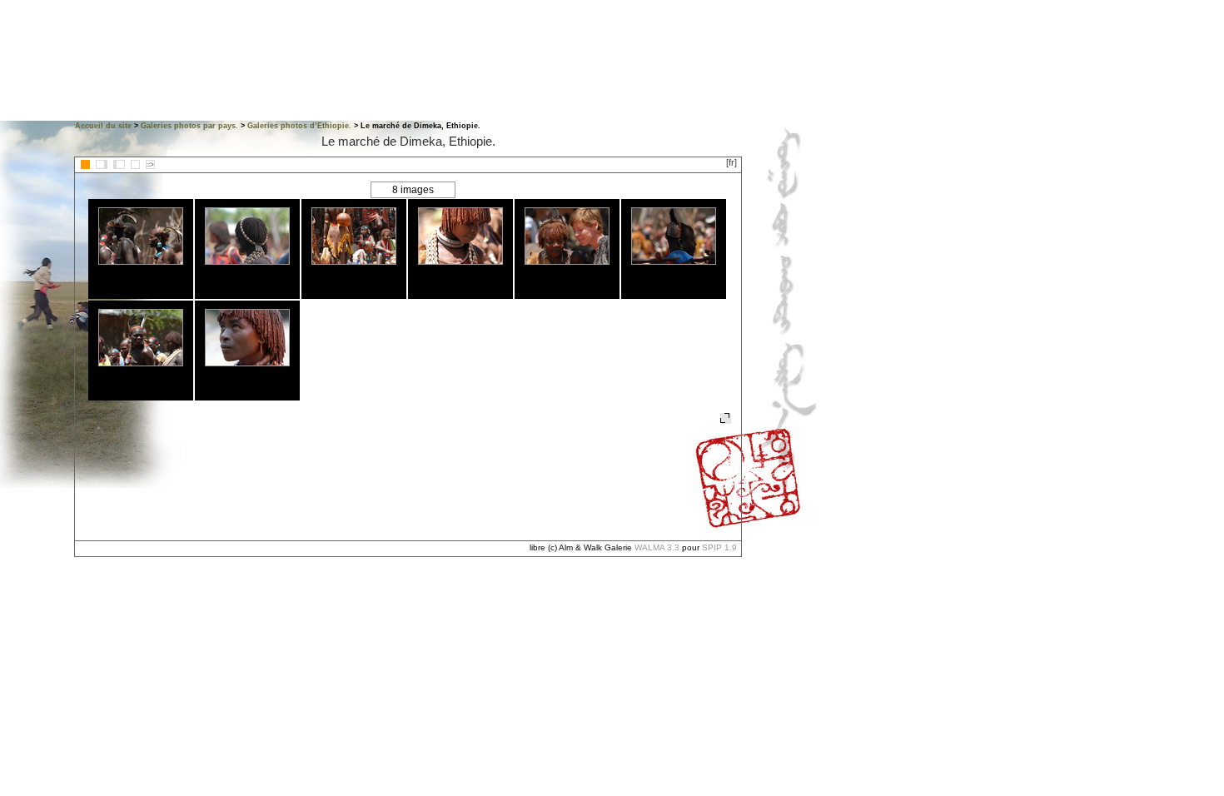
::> (150, 164)
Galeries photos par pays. (189, 126)
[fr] (731, 162)
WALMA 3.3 (656, 547)
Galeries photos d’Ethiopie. (299, 126)
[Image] (135, 164)
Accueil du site (103, 126)
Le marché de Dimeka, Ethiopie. (408, 141)
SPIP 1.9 (719, 547)
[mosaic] (85, 164)
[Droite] (119, 164)
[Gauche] (101, 164)
